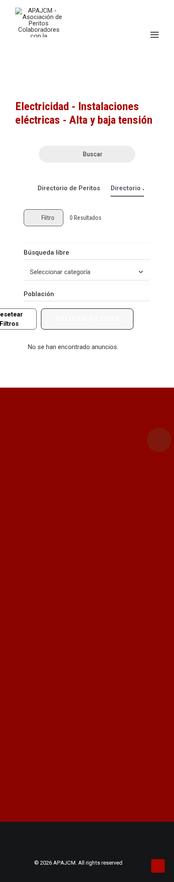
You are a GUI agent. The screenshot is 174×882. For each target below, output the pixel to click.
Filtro (47, 217)
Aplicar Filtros (87, 319)
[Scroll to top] (158, 865)
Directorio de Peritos (69, 188)
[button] (154, 34)
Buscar (93, 154)
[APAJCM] (38, 22)
